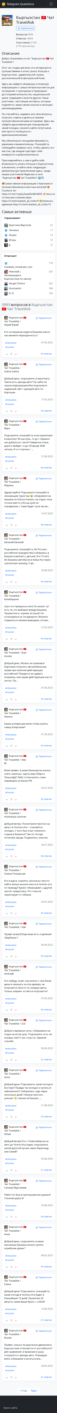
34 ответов (46, 581)
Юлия (7, 1134)
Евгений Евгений (14, 542)
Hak (23, 927)
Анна (7, 1234)
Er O (11, 293)
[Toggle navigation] (51, 4)
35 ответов (46, 699)
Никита (8, 716)
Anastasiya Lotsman (15, 816)
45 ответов (46, 353)
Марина (8, 485)
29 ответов (46, 1116)
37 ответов (46, 1059)
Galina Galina (11, 371)
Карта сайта (10, 1407)
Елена (7, 1284)
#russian (9, 347)
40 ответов (46, 1009)
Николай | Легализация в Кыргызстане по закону (17, 275)
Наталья (13, 230)
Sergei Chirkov (16, 283)
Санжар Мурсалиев (15, 1187)
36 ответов (46, 799)
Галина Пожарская (14, 873)
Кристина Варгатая (19, 225)
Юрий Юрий (11, 324)
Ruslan (12, 235)
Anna (7, 1077)
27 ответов (46, 1320)
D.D (23, 1023)
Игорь (12, 240)
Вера (7, 428)
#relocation (11, 342)
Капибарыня (11, 599)
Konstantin (14, 288)
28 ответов (46, 1216)
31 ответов (46, 1170)
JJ (9, 245)
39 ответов (46, 956)
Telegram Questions (20, 4)
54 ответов (46, 410)
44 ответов (46, 638)
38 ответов (46, 467)
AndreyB (9, 973)
